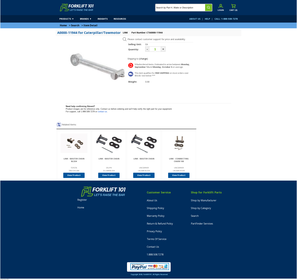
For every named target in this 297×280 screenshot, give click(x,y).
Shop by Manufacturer (203, 200)
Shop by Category (201, 208)
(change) (143, 58)
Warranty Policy (155, 216)
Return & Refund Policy (160, 223)
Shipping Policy (155, 208)
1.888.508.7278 (155, 254)
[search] (208, 7)
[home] (76, 7)
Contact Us (153, 246)
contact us (102, 111)
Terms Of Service (156, 239)
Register (82, 199)
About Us (152, 200)
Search (75, 25)
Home (63, 25)
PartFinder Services (202, 223)
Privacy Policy (154, 231)
